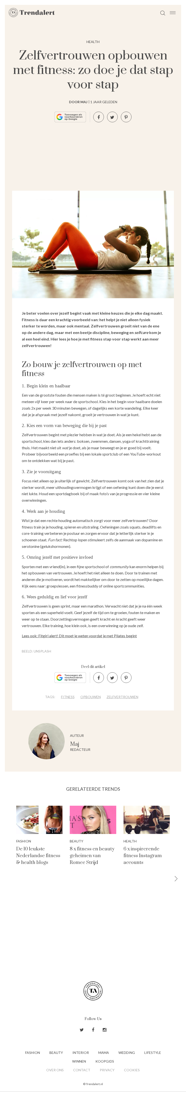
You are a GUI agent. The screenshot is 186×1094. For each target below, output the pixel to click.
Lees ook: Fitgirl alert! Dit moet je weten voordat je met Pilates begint (79, 635)
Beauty (56, 1053)
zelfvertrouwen (122, 697)
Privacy (107, 1070)
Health (93, 42)
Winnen (79, 1061)
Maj (74, 744)
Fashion (32, 1053)
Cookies (132, 1070)
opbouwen (90, 697)
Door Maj (78, 102)
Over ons (55, 1070)
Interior (80, 1053)
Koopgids (104, 1061)
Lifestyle (152, 1053)
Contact (81, 1070)
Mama (103, 1053)
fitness (68, 697)
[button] (176, 879)
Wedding (126, 1053)
